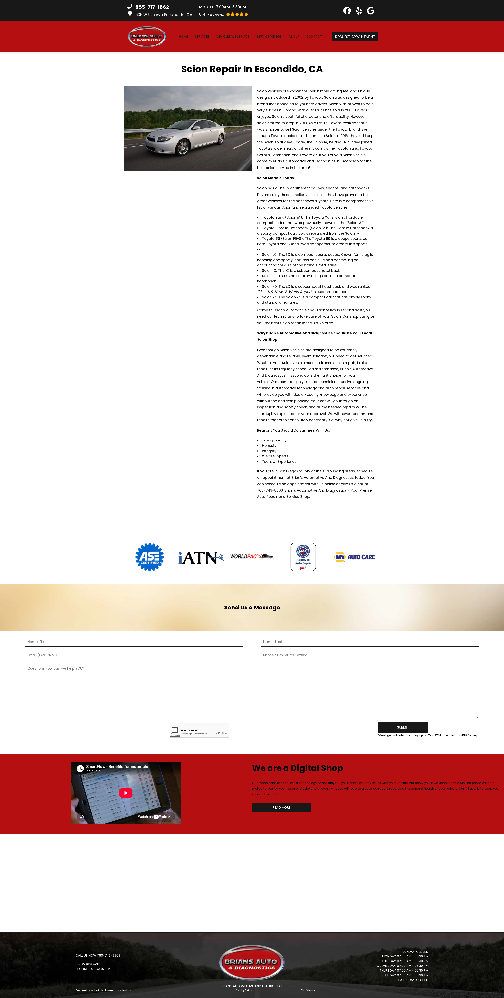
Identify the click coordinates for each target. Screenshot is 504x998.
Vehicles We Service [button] (233, 36)
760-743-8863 (270, 490)
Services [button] (202, 36)
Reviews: (211, 14)
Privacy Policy (244, 990)
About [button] (294, 36)
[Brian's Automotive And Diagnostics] (147, 36)
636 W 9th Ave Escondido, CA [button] (163, 14)
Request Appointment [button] (355, 36)
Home (183, 36)
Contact (314, 36)
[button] (347, 11)
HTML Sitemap (308, 990)
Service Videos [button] (269, 36)
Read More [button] (281, 807)
